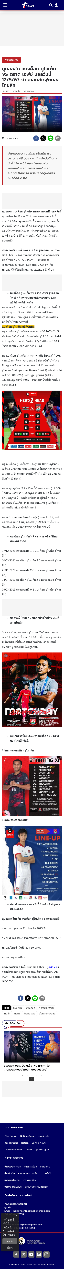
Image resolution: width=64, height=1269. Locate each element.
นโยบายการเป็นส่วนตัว (36, 1187)
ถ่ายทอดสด (29, 1013)
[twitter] (43, 138)
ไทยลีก (6, 1013)
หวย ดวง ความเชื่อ (28, 1173)
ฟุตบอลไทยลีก (46, 1008)
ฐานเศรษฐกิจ (42, 1149)
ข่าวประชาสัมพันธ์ (13, 1187)
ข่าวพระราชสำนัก (12, 1166)
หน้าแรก (5, 91)
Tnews (28, 1149)
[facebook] (36, 138)
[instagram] (46, 1254)
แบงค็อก (30, 1008)
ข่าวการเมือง (30, 1166)
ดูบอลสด (17, 1008)
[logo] (26, 5)
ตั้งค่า (10, 1247)
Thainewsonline (13, 1149)
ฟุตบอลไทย (28, 91)
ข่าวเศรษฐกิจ (29, 1180)
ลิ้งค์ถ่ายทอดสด (47, 1013)
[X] (24, 1254)
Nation (25, 1143)
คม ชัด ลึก (44, 1136)
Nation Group (27, 1136)
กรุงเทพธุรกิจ (11, 1143)
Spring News (39, 1143)
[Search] (51, 5)
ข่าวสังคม (45, 1166)
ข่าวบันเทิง (9, 1173)
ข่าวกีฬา (16, 91)
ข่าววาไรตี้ (46, 1173)
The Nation (10, 1136)
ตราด (17, 1013)
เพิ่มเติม (11, 1234)
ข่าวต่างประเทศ (12, 1180)
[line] (50, 138)
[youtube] (31, 1254)
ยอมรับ (9, 1241)
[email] (58, 138)
